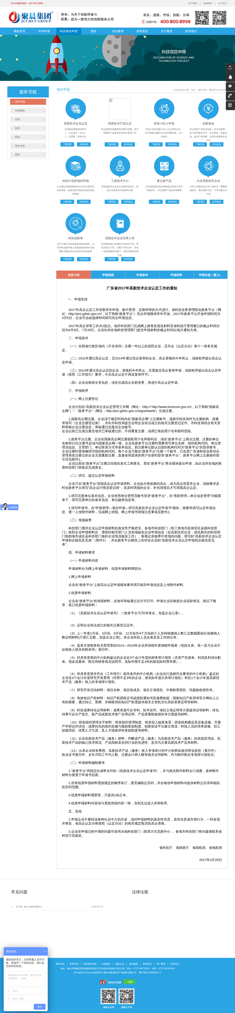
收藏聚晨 (207, 3)
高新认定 (119, 964)
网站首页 (20, 31)
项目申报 (202, 90)
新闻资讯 (142, 31)
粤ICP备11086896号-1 (150, 972)
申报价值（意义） (210, 275)
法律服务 (106, 964)
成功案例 (118, 31)
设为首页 (222, 3)
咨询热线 (83, 144)
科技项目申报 (68, 31)
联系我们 (191, 31)
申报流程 (108, 275)
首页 (193, 90)
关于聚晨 (192, 3)
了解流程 (67, 144)
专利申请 (44, 31)
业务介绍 (73, 275)
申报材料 (176, 275)
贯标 (93, 31)
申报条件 (142, 275)
